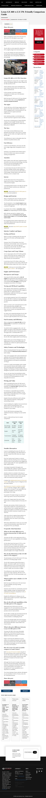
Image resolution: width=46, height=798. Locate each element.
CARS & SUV (37, 54)
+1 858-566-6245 (21, 776)
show (11, 24)
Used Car (17, 2)
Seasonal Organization (16, 5)
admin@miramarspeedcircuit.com (21, 779)
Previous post (6, 691)
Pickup (31, 2)
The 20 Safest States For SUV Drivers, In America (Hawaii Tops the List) (25, 707)
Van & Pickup (24, 2)
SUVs (36, 59)
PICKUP (36, 63)
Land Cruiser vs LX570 (9, 268)
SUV (2, 2)
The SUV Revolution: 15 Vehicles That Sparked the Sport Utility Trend (15, 707)
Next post (25, 691)
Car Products (9, 2)
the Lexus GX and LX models (13, 652)
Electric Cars (38, 2)
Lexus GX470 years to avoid (20, 226)
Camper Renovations (28, 5)
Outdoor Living (4, 5)
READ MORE (4, 789)
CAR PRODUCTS (38, 61)
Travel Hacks (39, 5)
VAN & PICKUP (38, 56)
